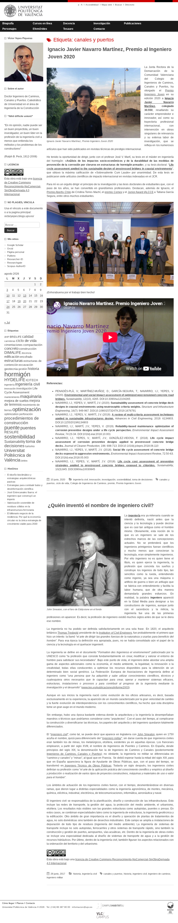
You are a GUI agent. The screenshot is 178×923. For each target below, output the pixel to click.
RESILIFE (11, 432)
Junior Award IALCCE (141, 192)
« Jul (7, 322)
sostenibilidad (124, 479)
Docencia (69, 23)
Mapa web (107, 4)
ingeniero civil (140, 873)
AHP (6, 337)
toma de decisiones (142, 479)
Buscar (118, 4)
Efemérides (40, 28)
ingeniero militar (55, 877)
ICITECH (32, 380)
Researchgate (14, 262)
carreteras (9, 341)
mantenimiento (12, 397)
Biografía (8, 23)
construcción (27, 348)
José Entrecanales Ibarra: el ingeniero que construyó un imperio (22, 496)
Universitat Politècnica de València (17, 455)
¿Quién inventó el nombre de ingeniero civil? (101, 505)
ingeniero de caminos (159, 873)
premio (111, 483)
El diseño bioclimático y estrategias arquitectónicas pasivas (21, 478)
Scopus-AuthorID (16, 266)
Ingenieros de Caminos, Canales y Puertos (74, 753)
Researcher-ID (15, 259)
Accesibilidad (92, 4)
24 (8, 306)
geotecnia (11, 369)
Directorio (129, 4)
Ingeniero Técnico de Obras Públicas (87, 765)
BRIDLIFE (15, 336)
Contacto (99, 28)
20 (24, 301)
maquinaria (30, 396)
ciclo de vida (62, 483)
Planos (19, 903)
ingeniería (9, 384)
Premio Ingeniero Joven (128, 483)
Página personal (15, 252)
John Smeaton (146, 734)
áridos (24, 460)
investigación (108, 479)
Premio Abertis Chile (59, 192)
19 (19, 301)
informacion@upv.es (82, 907)
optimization (11, 414)
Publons (11, 255)
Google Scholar (15, 245)
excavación (26, 364)
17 (8, 301)
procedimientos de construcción (21, 420)
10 (8, 295)
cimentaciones (13, 344)
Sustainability (14, 441)
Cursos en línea (42, 23)
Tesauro (68, 28)
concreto (11, 348)
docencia (26, 353)
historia (77, 873)
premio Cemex (113, 192)
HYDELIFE (14, 379)
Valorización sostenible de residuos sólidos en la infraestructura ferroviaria (20, 506)
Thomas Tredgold (68, 632)
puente (12, 427)
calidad (27, 336)
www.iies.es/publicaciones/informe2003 (105, 687)
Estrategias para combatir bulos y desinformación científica (25, 487)
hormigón (17, 374)
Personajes (9, 28)
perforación (26, 414)
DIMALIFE (12, 353)
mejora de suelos (16, 400)
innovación (95, 479)
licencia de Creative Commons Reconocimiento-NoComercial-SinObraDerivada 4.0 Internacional (23, 186)
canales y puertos (113, 873)
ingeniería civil (80, 479)
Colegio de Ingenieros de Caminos (88, 483)
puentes (28, 427)
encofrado (26, 356)
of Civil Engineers (121, 632)
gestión (22, 369)
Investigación (102, 23)
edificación (11, 356)
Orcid (10, 248)
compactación (32, 344)
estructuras (13, 360)
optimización (26, 409)
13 (24, 295)
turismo (30, 446)
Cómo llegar (8, 903)
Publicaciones (132, 23)
